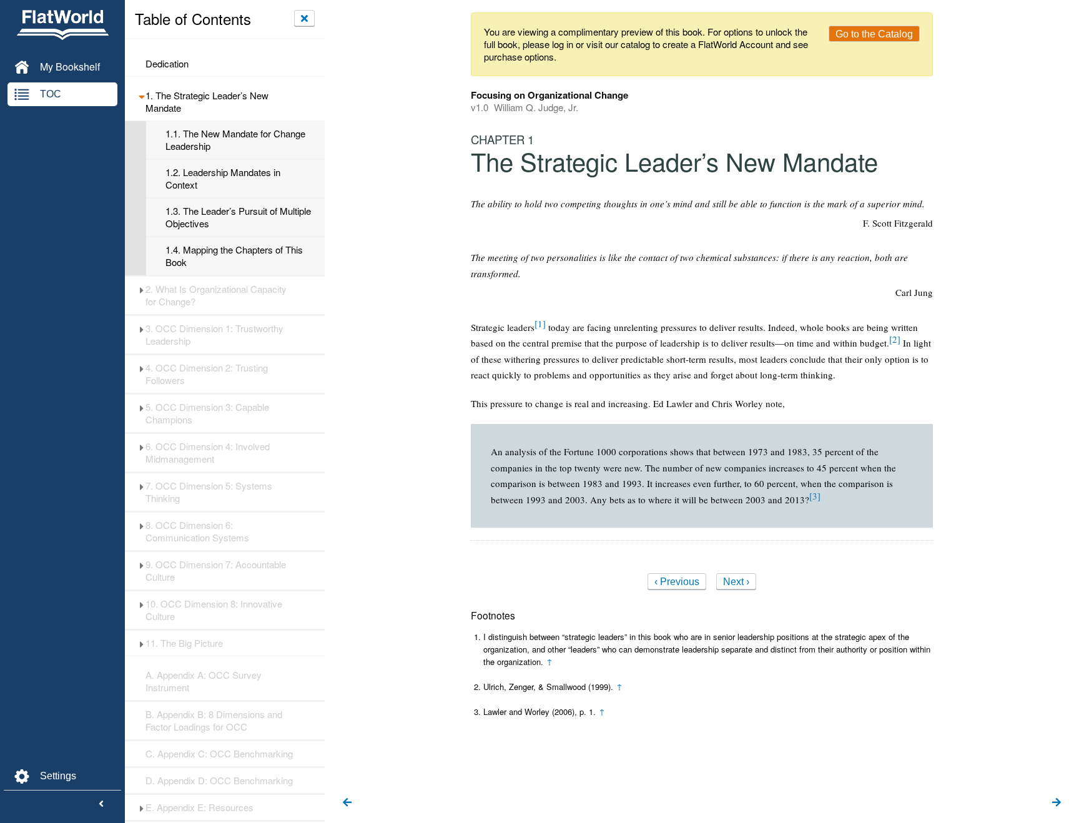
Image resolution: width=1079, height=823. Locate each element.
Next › (736, 581)
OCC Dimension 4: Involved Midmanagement (207, 452)
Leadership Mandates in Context (222, 178)
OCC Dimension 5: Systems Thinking (208, 492)
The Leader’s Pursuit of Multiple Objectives (238, 217)
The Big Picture (184, 643)
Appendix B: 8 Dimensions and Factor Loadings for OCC (213, 720)
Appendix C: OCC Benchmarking (219, 753)
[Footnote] (540, 323)
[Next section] (1056, 803)
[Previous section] (347, 803)
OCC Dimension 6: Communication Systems (197, 531)
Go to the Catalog (874, 34)
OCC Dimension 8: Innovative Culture (213, 610)
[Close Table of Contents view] (304, 18)
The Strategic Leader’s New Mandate (207, 101)
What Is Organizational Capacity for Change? (216, 295)
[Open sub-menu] (141, 95)
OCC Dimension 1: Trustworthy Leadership (214, 334)
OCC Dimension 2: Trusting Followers (206, 374)
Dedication (167, 63)
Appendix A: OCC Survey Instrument (203, 681)
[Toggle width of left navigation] (101, 804)
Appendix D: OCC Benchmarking (219, 780)
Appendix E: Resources (199, 807)
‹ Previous (676, 581)
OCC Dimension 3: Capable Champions (207, 413)
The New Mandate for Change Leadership (235, 139)
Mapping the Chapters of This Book (234, 256)
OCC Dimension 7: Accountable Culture (215, 570)
